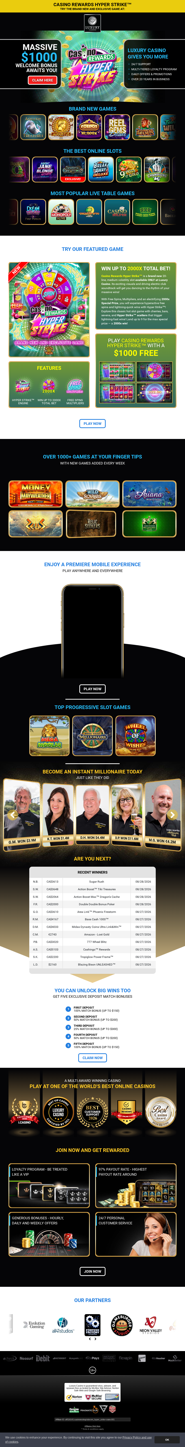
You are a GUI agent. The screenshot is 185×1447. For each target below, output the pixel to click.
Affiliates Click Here (92, 1426)
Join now (92, 1271)
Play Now (92, 423)
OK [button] (167, 1439)
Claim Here (42, 80)
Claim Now (93, 1058)
